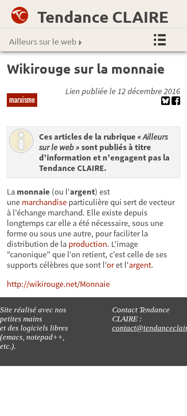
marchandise (44, 202)
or (110, 265)
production (88, 244)
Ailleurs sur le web (43, 41)
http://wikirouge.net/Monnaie (58, 284)
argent (140, 265)
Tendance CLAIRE (102, 16)
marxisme (22, 100)
